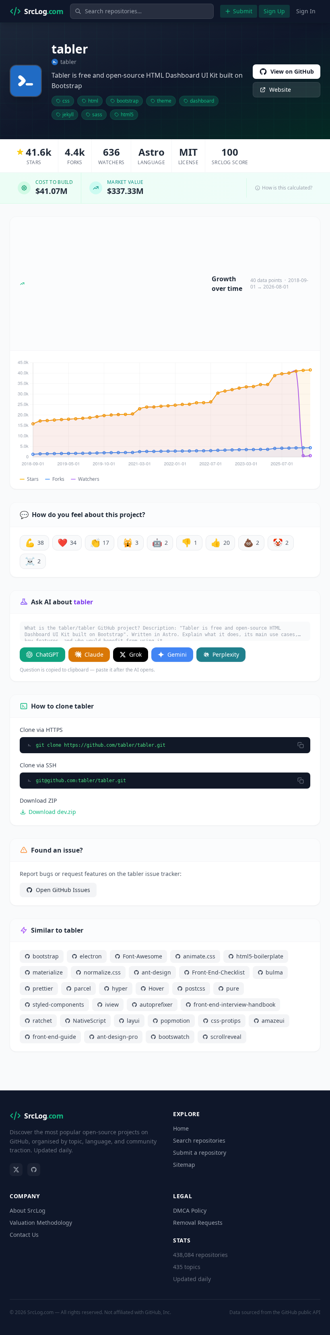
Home (181, 1128)
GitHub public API (300, 1312)
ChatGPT (47, 654)
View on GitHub (292, 71)
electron (91, 956)
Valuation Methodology (41, 1222)
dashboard (202, 100)
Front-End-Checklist (218, 972)
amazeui (273, 1020)
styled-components (58, 1004)
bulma (274, 972)
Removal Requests (198, 1222)
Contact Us (24, 1234)
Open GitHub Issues (63, 890)
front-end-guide (54, 1036)
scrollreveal (225, 1036)
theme (164, 100)
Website (280, 89)
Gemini (177, 654)
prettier (43, 988)
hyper (120, 988)
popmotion (175, 1020)
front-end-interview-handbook (234, 1004)
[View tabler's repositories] (26, 81)
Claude (94, 654)
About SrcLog (27, 1210)
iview (112, 1004)
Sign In (306, 11)
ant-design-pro (117, 1036)
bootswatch (174, 1036)
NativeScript (89, 1020)
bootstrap (127, 100)
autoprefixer (156, 1004)
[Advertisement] (118, 283)
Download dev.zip (52, 812)
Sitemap (184, 1164)
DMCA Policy (189, 1210)
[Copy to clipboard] (300, 745)
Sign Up (274, 11)
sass (97, 114)
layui (133, 1020)
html (93, 100)
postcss (195, 988)
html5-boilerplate (259, 956)
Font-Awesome (142, 956)
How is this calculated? (287, 188)
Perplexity (225, 654)
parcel (82, 988)
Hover (156, 988)
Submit (242, 11)
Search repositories (199, 1140)
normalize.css (102, 972)
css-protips (226, 1020)
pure (232, 988)
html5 (127, 114)
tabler (68, 62)
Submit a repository (199, 1152)
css (66, 100)
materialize (48, 972)
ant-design (156, 972)
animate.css (199, 956)
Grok (135, 654)
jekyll (68, 114)
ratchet (42, 1020)
